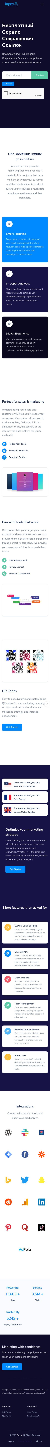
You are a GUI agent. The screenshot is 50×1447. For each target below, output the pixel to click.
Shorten (40, 75)
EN (40, 1441)
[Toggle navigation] (42, 4)
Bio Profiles (7, 1416)
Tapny (19, 1435)
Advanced (8, 84)
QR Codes (6, 1412)
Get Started (12, 727)
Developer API (33, 1416)
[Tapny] (11, 4)
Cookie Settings (25, 1441)
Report (11, 1441)
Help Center (32, 1412)
